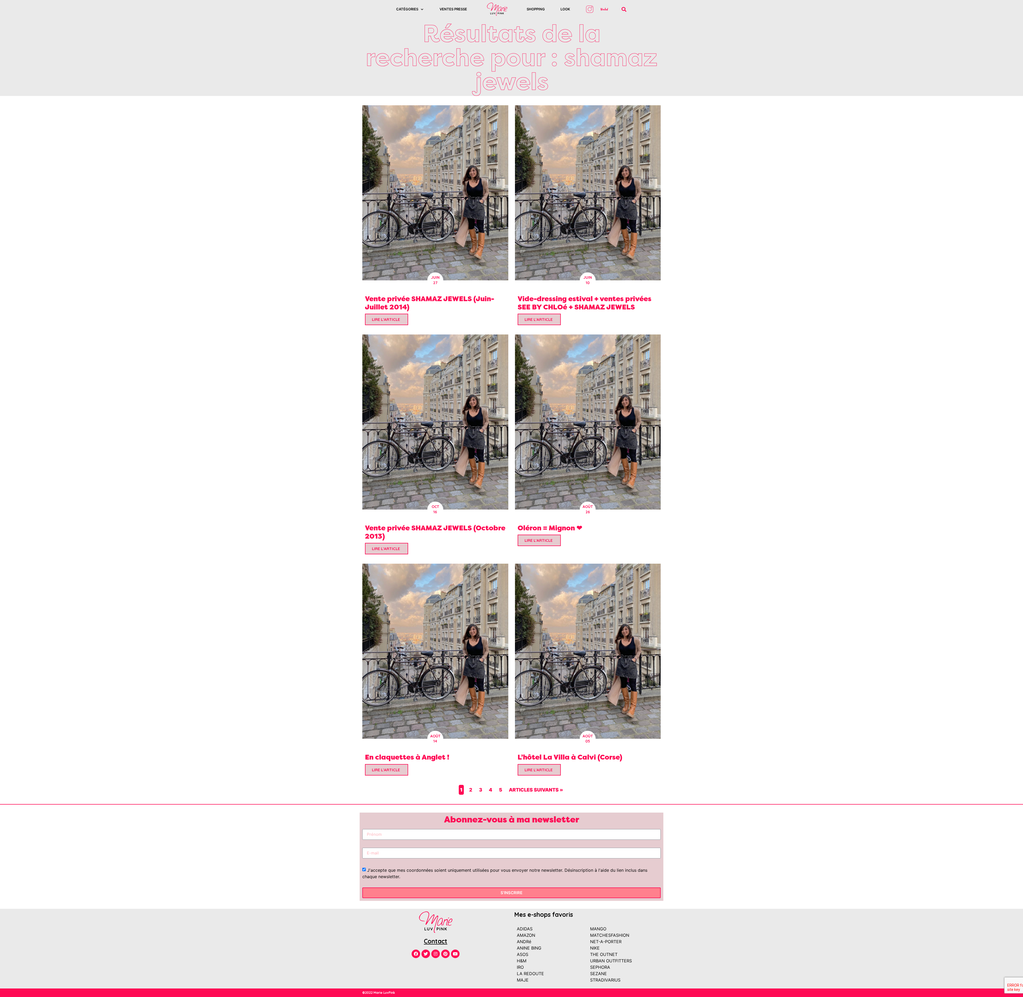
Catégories (407, 9)
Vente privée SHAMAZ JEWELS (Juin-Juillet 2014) (429, 303)
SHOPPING (536, 9)
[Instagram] (435, 954)
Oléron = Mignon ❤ (550, 527)
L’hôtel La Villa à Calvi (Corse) (570, 757)
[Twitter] (425, 954)
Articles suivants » (536, 790)
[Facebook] (416, 954)
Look (565, 9)
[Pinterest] (445, 954)
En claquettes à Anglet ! (407, 757)
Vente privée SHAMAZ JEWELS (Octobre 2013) (435, 532)
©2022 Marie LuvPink (378, 993)
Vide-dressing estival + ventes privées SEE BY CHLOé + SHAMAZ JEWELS (584, 303)
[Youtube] (455, 954)
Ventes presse (453, 9)
